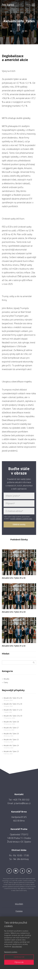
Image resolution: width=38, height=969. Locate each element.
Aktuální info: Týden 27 (11, 728)
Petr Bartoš (8, 5)
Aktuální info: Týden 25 (11, 740)
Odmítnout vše (19, 957)
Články (6, 682)
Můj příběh (19, 904)
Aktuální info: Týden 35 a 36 (13, 578)
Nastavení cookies (10, 952)
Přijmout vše (19, 962)
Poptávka (19, 911)
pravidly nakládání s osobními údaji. (21, 519)
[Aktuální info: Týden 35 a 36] (19, 562)
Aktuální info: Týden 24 (11, 745)
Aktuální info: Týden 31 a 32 (13, 646)
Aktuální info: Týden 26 (11, 734)
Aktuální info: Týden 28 (11, 722)
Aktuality (6, 679)
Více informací (17, 946)
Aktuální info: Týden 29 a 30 (13, 716)
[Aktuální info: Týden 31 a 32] (19, 630)
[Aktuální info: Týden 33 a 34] (19, 596)
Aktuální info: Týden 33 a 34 (13, 612)
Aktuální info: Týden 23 (11, 751)
